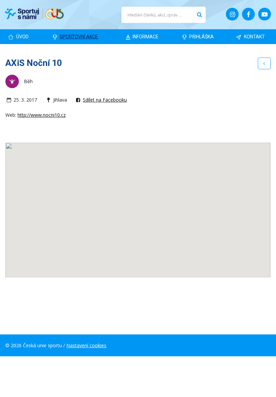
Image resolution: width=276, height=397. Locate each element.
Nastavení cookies (86, 345)
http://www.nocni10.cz (42, 115)
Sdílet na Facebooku (105, 100)
